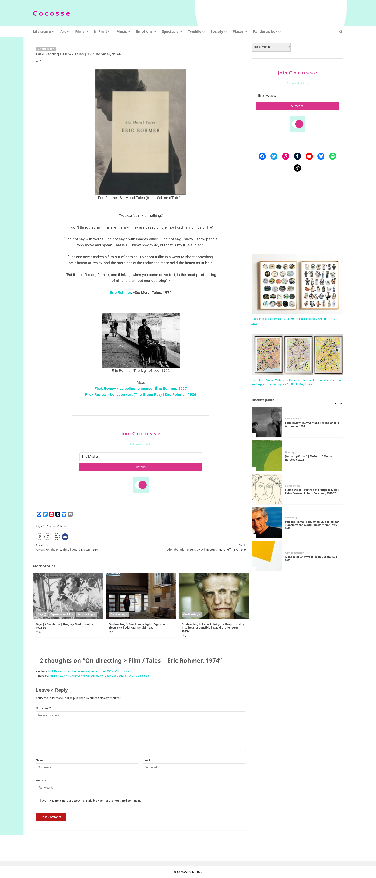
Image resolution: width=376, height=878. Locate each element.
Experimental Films (62, 614)
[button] (340, 31)
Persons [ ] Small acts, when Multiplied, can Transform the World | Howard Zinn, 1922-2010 (312, 525)
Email (146, 760)
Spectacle (170, 31)
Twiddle (194, 31)
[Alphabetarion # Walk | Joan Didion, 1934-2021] (267, 556)
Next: (206, 547)
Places (238, 31)
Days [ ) (42, 614)
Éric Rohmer (120, 292)
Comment (43, 708)
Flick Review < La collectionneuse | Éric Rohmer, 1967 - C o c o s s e (88, 671)
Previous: (67, 547)
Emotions (144, 31)
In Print (100, 31)
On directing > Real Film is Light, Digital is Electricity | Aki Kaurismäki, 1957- (137, 625)
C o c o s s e (51, 13)
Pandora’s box (265, 31)
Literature (42, 31)
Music (122, 31)
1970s (47, 526)
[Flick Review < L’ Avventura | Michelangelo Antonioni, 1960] (267, 422)
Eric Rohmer (59, 526)
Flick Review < (293, 418)
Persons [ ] (291, 517)
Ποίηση (289, 452)
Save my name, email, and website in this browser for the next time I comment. (90, 800)
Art (63, 31)
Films (79, 31)
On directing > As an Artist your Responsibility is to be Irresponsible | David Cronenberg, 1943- (213, 627)
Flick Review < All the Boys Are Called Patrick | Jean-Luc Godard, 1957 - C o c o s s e (99, 675)
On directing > (46, 48)
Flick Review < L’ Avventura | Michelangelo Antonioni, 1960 (312, 424)
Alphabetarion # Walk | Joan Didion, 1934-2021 (311, 558)
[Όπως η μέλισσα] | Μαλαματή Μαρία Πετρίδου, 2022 (308, 458)
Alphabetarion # (294, 552)
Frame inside (292, 485)
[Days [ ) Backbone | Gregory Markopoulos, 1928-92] (68, 596)
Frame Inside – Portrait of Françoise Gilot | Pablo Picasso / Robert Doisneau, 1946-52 (312, 491)
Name (39, 760)
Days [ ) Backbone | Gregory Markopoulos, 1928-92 (65, 625)
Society (217, 31)
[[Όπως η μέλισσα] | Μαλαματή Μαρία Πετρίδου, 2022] (267, 455)
